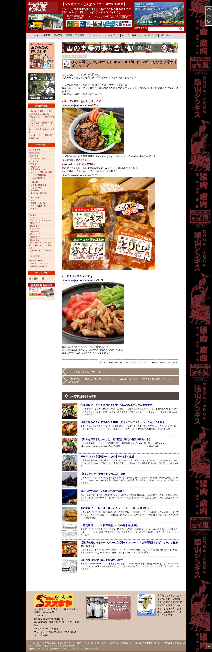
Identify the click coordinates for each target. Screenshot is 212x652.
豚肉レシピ (35, 226)
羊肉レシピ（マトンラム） (41, 220)
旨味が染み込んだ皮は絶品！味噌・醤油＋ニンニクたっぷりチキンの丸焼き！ (124, 422)
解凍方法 (136, 35)
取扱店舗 (79, 35)
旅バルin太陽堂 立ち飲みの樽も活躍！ (103, 491)
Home (35, 35)
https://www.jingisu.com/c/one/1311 (79, 175)
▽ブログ (137, 362)
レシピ (125, 35)
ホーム (209, 10)
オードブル (33, 161)
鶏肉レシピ (35, 223)
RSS (209, 22)
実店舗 (69, 35)
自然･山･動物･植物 (38, 185)
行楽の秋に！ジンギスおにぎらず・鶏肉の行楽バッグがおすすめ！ (118, 405)
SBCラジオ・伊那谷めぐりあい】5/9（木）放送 (107, 456)
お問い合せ (165, 35)
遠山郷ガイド (150, 35)
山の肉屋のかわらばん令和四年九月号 (102, 559)
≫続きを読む (90, 414)
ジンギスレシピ (36, 217)
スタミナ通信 (34, 150)
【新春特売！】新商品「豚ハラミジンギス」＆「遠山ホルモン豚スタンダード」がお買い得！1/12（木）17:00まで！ (123, 380)
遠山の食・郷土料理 (39, 193)
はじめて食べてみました (39, 158)
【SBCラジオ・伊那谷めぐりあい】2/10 (103, 473)
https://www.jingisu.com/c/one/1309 (80, 105)
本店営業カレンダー (39, 169)
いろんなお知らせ (38, 178)
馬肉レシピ (35, 231)
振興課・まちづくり (39, 203)
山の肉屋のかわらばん (38, 266)
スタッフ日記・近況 (39, 206)
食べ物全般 (35, 256)
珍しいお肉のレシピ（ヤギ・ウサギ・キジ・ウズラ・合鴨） (41, 245)
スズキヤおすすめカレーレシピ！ (85, 371)
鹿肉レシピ (35, 237)
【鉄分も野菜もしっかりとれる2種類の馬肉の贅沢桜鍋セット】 (116, 439)
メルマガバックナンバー (39, 263)
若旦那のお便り (35, 261)
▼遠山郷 (34, 182)
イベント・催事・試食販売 (42, 172)
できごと (34, 200)
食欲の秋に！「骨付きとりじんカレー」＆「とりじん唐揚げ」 (115, 508)
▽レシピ (32, 215)
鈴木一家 (34, 209)
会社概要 (46, 35)
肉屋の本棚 (33, 156)
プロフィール (93, 35)
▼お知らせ (35, 167)
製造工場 (58, 35)
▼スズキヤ (35, 198)
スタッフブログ (111, 35)
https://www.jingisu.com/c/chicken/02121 (82, 280)
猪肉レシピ (35, 234)
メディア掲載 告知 (38, 175)
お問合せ (209, 16)
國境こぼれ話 (34, 153)
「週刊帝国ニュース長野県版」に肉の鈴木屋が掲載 (109, 525)
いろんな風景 (36, 188)
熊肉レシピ (35, 240)
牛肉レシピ (35, 229)
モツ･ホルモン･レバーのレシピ (41, 252)
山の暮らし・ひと (38, 190)
